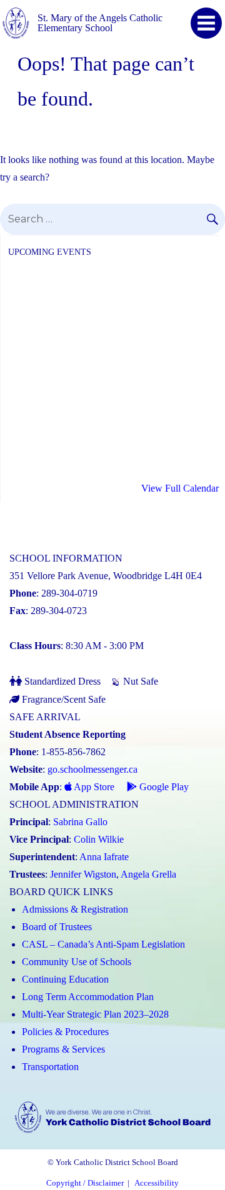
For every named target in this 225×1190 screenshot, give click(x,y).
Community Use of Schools (76, 961)
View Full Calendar (180, 488)
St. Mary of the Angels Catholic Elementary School (100, 22)
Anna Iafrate (104, 856)
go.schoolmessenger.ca (93, 769)
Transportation (50, 1066)
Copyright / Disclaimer (85, 1183)
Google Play (163, 786)
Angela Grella (148, 874)
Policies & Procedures (65, 1031)
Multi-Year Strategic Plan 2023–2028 (95, 1014)
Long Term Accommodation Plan (88, 996)
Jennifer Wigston (83, 874)
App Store (93, 786)
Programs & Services (63, 1049)
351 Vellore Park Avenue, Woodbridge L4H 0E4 (105, 575)
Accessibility (156, 1183)
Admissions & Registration (75, 909)
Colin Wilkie (99, 839)
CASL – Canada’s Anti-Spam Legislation (103, 944)
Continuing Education (65, 979)
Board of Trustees (57, 926)
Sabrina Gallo (80, 821)
